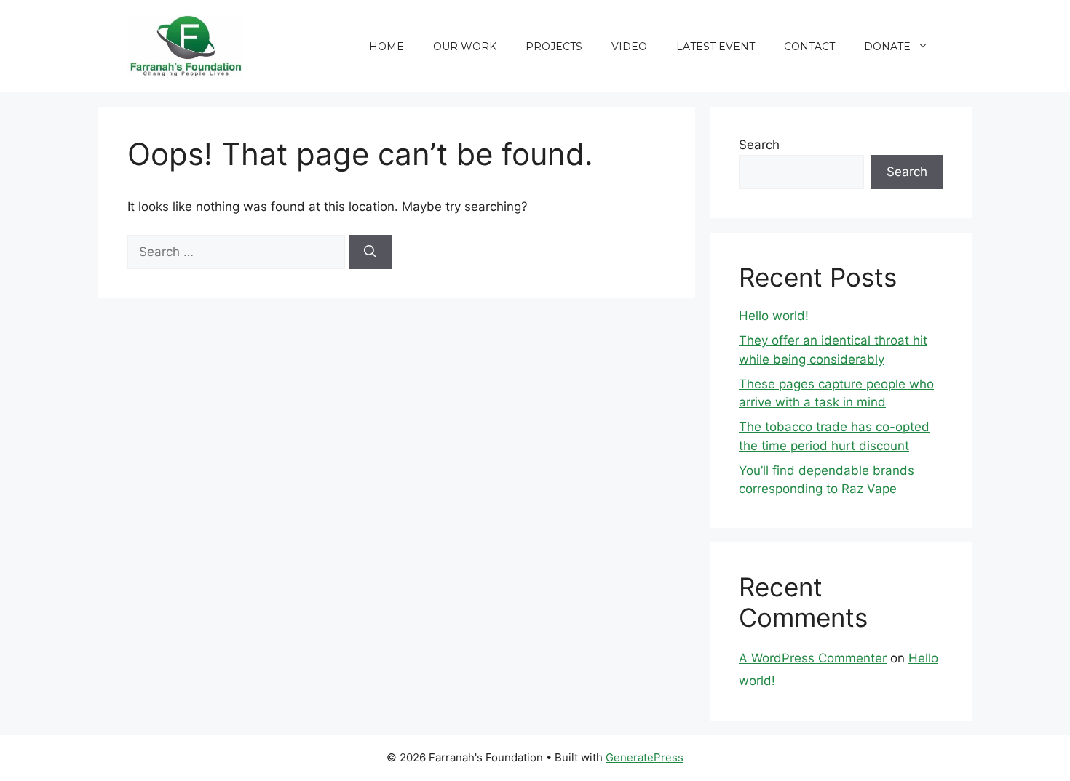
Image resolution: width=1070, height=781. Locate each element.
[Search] (370, 252)
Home (386, 46)
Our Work (464, 46)
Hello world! (774, 315)
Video (629, 46)
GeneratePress (644, 757)
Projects (554, 46)
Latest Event (715, 46)
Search (759, 144)
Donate (887, 46)
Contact (809, 46)
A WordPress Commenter (813, 658)
